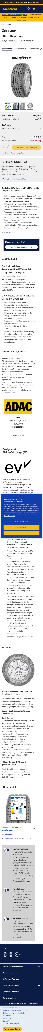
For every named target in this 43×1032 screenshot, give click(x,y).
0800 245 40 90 (25, 2)
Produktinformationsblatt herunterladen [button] (12, 828)
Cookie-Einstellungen (21, 521)
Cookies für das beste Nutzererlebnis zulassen (21, 533)
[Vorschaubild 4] (30, 106)
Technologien (34, 48)
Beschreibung (7, 48)
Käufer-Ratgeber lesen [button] (19, 247)
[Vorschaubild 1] (8, 106)
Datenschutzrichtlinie (9, 516)
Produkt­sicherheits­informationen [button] (14, 839)
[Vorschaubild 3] (23, 106)
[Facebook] (5, 954)
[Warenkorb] (34, 9)
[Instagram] (11, 954)
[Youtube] (17, 954)
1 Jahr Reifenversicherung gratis (14, 15)
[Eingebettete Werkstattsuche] (29, 9)
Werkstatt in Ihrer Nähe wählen (14, 179)
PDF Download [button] (7, 834)
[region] (21, 516)
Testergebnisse (20, 48)
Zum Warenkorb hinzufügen (26, 147)
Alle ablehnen (21, 527)
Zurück (8, 24)
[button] (38, 9)
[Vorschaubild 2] (15, 106)
